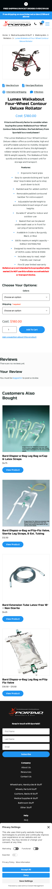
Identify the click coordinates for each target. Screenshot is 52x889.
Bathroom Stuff (26, 802)
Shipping (11, 304)
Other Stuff (26, 807)
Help (26, 815)
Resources (26, 772)
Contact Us (26, 776)
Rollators (7, 38)
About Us (26, 767)
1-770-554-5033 (36, 23)
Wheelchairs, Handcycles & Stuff (26, 784)
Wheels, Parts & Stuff (26, 789)
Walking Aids (40, 35)
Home (5, 35)
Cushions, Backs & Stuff (26, 793)
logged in (17, 378)
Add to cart (32, 329)
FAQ (26, 820)
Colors (26, 291)
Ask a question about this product (19, 337)
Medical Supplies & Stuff (21, 35)
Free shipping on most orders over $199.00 (26, 8)
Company (26, 762)
